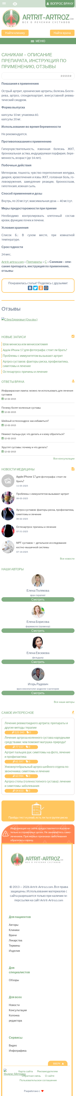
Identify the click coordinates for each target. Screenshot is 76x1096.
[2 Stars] (64, 76)
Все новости (67, 558)
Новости (14, 1005)
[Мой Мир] (46, 288)
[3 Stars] (66, 76)
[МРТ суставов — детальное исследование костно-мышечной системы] (7, 552)
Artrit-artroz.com (12, 261)
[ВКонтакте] (30, 288)
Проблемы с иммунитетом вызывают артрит (33, 355)
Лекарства (15, 940)
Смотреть (37, 599)
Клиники (14, 930)
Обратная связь (31, 1075)
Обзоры (14, 980)
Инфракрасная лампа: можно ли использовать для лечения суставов (37, 392)
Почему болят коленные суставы (21, 407)
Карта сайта (25, 1071)
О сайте (49, 1075)
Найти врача (62, 33)
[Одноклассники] (41, 288)
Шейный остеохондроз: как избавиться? (25, 420)
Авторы (13, 924)
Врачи (13, 935)
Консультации (18, 1010)
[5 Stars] (70, 76)
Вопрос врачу (61, 3)
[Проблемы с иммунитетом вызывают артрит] (7, 503)
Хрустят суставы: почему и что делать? (24, 447)
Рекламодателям (47, 1071)
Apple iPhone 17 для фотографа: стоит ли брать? (35, 350)
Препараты (34, 261)
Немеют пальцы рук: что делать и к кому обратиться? (33, 434)
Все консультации (64, 458)
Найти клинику (15, 33)
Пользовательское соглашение (38, 1080)
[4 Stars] (68, 76)
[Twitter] (35, 288)
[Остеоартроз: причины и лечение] (7, 536)
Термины (14, 945)
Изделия (14, 950)
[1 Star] (62, 76)
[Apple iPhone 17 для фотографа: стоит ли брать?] (7, 486)
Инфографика (17, 1050)
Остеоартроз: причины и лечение (25, 371)
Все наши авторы (64, 701)
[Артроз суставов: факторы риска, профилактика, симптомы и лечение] (7, 519)
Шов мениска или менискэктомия (25, 344)
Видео (13, 1045)
